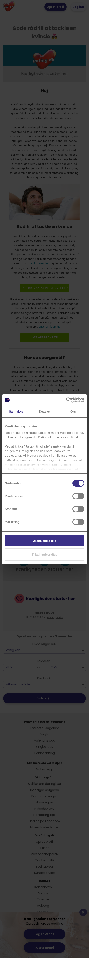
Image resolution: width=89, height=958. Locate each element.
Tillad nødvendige (44, 554)
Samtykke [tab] (16, 411)
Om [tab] (73, 411)
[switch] (78, 496)
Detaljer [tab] (44, 411)
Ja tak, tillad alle (44, 540)
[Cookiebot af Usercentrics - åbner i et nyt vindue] (66, 400)
